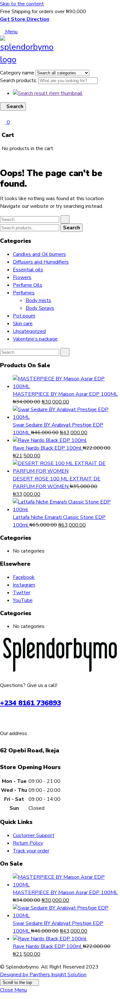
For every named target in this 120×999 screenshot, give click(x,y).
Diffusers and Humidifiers (41, 262)
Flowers (22, 277)
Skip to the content (22, 3)
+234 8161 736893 (30, 703)
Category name (18, 72)
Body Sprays (40, 308)
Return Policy (28, 843)
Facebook (24, 577)
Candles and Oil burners (39, 254)
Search (71, 227)
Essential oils (28, 269)
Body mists (38, 300)
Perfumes (24, 292)
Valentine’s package (35, 339)
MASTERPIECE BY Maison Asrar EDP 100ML (65, 394)
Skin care (23, 323)
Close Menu (13, 990)
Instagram (24, 584)
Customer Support (33, 835)
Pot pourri (24, 315)
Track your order (31, 850)
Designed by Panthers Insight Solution (43, 974)
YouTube (23, 600)
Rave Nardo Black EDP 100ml (48, 448)
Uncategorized (29, 331)
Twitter (21, 592)
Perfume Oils (27, 285)
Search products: (19, 80)
